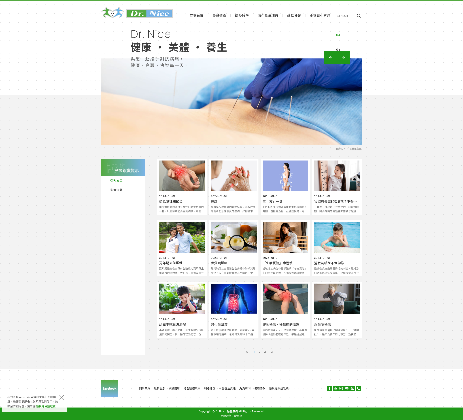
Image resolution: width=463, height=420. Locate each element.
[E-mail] (352, 388)
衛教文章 (116, 180)
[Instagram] (341, 388)
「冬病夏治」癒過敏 (285, 248)
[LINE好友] (347, 388)
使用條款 (260, 388)
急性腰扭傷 (337, 310)
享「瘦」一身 (285, 187)
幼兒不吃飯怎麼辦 (182, 310)
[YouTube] (335, 388)
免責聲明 (244, 388)
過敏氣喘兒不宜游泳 (337, 248)
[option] (231, 84)
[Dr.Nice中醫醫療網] (137, 12)
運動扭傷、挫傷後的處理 (285, 310)
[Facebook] (329, 388)
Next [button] (343, 57)
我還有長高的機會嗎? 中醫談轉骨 (337, 187)
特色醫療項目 (268, 15)
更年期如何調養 (182, 248)
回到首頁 (196, 15)
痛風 (233, 187)
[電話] (358, 388)
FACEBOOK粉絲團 (109, 388)
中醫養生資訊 (320, 15)
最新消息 (219, 15)
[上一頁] (247, 352)
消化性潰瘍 (233, 310)
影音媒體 (116, 189)
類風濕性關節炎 (182, 187)
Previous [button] (330, 57)
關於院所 (242, 15)
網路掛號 (294, 15)
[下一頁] (272, 352)
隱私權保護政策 (46, 406)
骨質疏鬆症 (233, 248)
